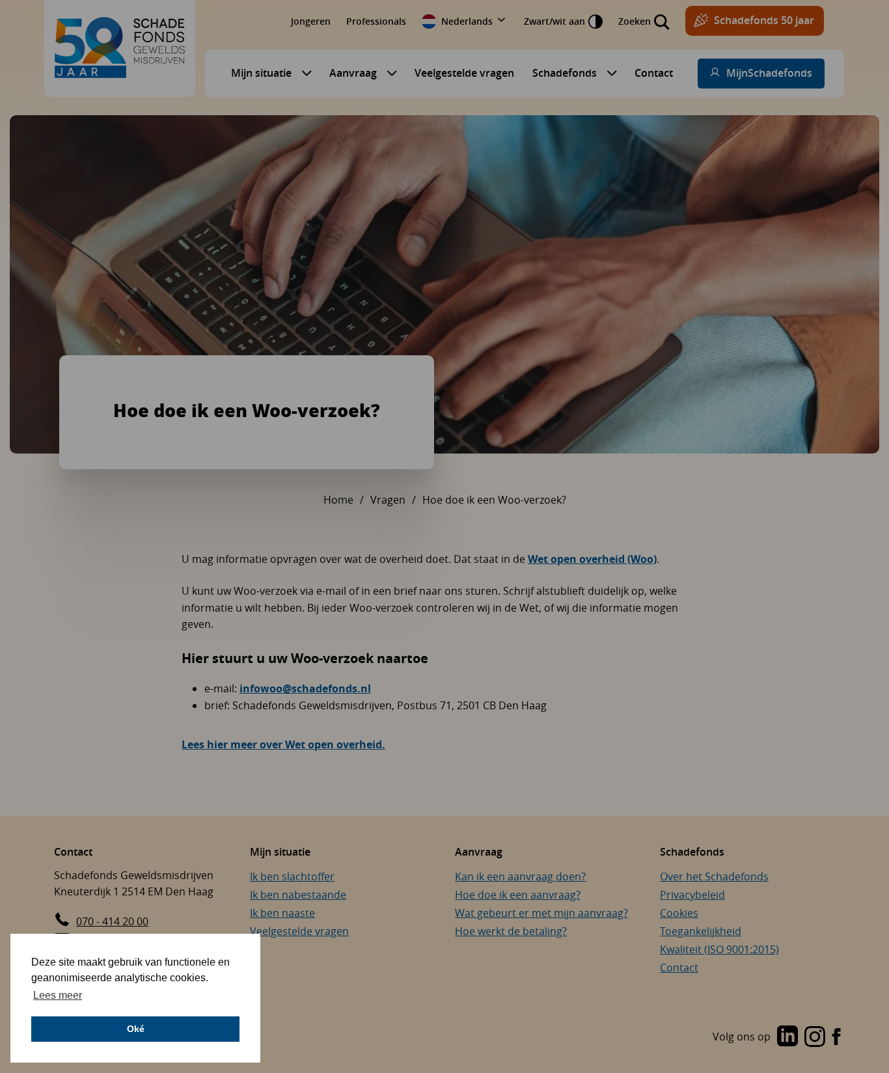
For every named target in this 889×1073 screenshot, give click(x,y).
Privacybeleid (692, 895)
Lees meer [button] (57, 995)
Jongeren (311, 21)
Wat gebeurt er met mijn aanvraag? (541, 913)
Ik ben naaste (282, 913)
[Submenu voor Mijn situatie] (303, 73)
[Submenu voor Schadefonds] (608, 73)
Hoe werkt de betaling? (511, 931)
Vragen (387, 500)
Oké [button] (135, 1029)
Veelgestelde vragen (464, 73)
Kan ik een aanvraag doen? (520, 876)
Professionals (376, 21)
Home (338, 500)
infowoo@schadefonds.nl (305, 688)
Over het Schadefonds (714, 876)
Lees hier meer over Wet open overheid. (283, 744)
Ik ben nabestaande (298, 895)
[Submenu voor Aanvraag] (388, 73)
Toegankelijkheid (700, 931)
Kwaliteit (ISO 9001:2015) (719, 949)
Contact (654, 73)
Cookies (679, 913)
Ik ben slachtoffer (292, 876)
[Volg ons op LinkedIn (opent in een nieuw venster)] (787, 1037)
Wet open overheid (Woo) (592, 559)
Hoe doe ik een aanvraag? (518, 895)
